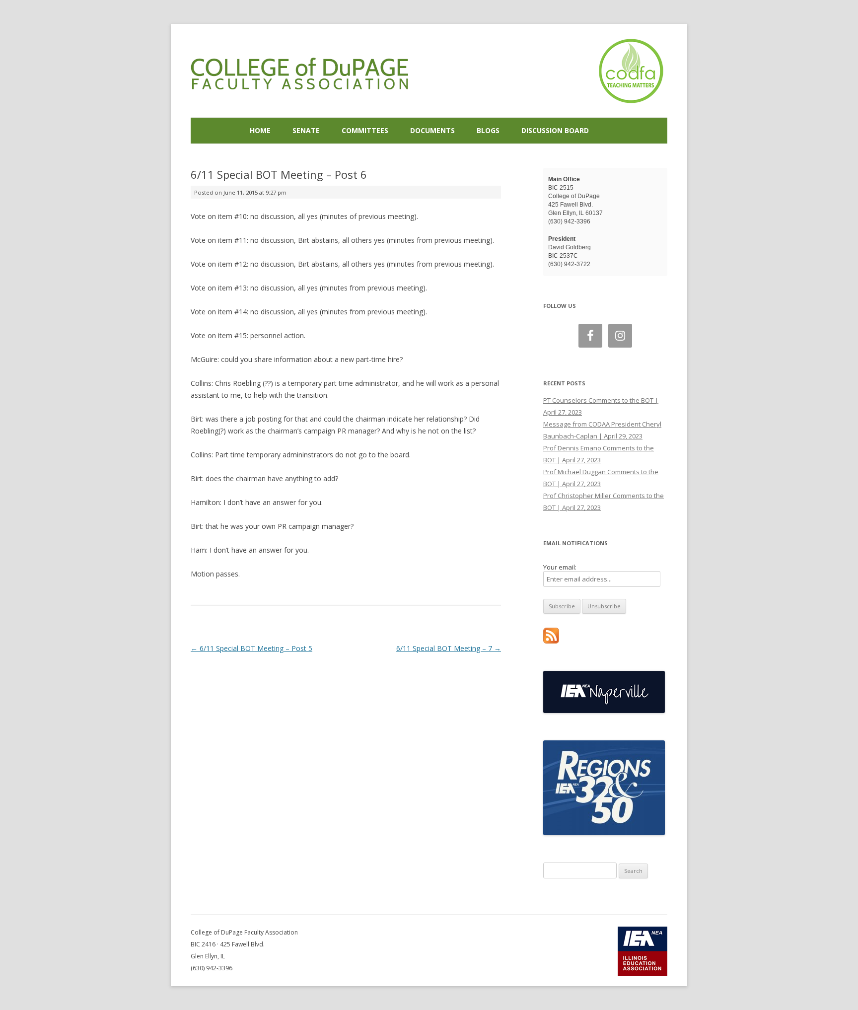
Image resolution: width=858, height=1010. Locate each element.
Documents (432, 130)
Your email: (559, 567)
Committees (365, 130)
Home (260, 130)
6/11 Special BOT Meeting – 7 (448, 648)
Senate (306, 130)
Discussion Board (555, 130)
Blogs (488, 130)
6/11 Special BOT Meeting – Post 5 (251, 648)
